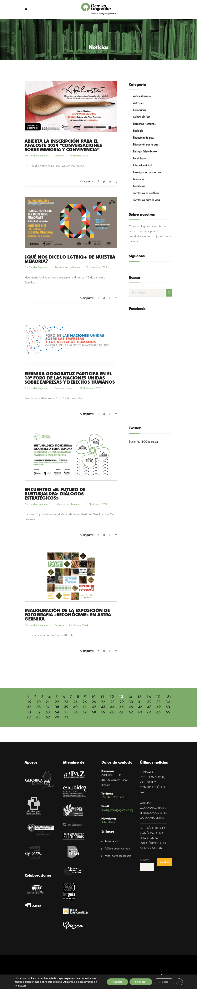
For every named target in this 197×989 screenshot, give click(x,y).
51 (29, 712)
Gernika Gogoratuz (39, 156)
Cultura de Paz (62, 504)
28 (112, 702)
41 (85, 707)
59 (103, 712)
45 (121, 707)
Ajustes (164, 982)
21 (48, 702)
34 (168, 702)
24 (75, 702)
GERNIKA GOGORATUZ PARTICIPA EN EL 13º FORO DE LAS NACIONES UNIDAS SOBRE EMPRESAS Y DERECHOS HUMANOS (70, 378)
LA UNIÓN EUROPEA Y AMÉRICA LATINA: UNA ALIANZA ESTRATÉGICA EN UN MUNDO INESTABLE (153, 838)
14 (130, 697)
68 (38, 717)
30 (131, 702)
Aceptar (117, 982)
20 (38, 702)
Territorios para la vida (146, 200)
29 (121, 702)
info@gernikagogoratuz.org (117, 810)
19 (29, 702)
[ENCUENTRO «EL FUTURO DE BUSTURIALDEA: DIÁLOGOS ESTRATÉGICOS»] (71, 455)
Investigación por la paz (147, 172)
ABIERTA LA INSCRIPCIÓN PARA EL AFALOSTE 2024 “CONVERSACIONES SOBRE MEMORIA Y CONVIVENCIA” (63, 145)
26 (94, 702)
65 (158, 712)
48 (149, 707)
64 (149, 712)
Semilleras (139, 186)
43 (103, 707)
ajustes (22, 985)
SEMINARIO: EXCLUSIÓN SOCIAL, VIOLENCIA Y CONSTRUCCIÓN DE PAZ (153, 782)
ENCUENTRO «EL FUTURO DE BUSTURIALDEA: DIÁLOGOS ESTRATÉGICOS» (55, 494)
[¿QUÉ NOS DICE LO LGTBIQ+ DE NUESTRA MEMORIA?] (71, 222)
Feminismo (139, 158)
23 (66, 702)
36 (38, 707)
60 (112, 712)
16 (149, 697)
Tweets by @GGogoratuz (143, 441)
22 (57, 702)
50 (168, 707)
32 (149, 702)
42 (94, 707)
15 (139, 697)
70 (57, 717)
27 (103, 702)
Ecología (75, 504)
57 (85, 712)
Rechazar (140, 982)
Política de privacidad (117, 848)
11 (102, 697)
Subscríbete (108, 822)
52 (38, 712)
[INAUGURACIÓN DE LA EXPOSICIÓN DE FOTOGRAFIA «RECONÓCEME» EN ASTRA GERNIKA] (71, 576)
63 (140, 712)
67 (29, 717)
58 (94, 712)
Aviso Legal (111, 841)
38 (57, 707)
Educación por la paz (145, 144)
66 (168, 712)
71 (66, 717)
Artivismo (59, 625)
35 (29, 707)
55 (66, 712)
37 (48, 707)
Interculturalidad (142, 165)
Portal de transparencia (117, 856)
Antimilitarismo (62, 267)
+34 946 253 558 (112, 797)
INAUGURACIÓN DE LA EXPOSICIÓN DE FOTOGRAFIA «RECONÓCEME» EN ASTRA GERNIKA (68, 615)
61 (121, 712)
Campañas (139, 110)
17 (158, 697)
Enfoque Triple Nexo (145, 151)
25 (85, 702)
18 (167, 697)
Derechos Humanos (64, 388)
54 (57, 712)
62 (131, 712)
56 (75, 712)
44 (112, 707)
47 (140, 707)
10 (93, 697)
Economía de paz (143, 137)
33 (158, 702)
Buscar (144, 860)
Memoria (59, 156)
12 (112, 697)
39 (66, 707)
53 (48, 712)
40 (75, 707)
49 (158, 707)
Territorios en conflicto (146, 193)
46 (131, 707)
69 (48, 717)
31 (140, 702)
